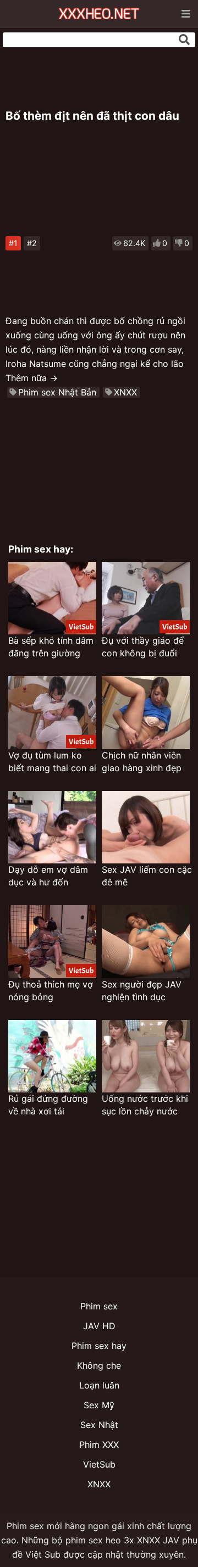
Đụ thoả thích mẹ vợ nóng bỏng (50, 990)
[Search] (184, 39)
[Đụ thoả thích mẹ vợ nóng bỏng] (52, 941)
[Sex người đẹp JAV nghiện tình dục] (146, 941)
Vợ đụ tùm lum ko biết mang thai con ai (52, 761)
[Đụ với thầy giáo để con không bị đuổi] (146, 598)
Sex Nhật (99, 1424)
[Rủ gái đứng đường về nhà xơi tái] (52, 1056)
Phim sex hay (99, 1345)
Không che (99, 1365)
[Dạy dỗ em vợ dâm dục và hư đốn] (52, 827)
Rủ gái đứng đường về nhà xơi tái (48, 1105)
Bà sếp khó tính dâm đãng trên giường (51, 647)
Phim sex (99, 1306)
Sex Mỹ (99, 1404)
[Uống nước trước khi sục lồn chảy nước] (146, 1056)
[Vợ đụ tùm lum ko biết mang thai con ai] (52, 712)
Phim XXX (99, 1444)
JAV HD (99, 1325)
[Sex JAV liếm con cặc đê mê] (146, 827)
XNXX (125, 392)
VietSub (99, 1464)
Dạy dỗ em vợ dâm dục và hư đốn (48, 876)
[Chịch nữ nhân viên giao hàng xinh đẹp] (146, 712)
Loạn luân (99, 1385)
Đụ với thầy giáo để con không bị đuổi (143, 647)
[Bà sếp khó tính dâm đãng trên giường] (52, 598)
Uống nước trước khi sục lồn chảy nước (145, 1105)
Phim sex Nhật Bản (57, 392)
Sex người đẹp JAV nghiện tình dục (142, 990)
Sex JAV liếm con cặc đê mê (147, 876)
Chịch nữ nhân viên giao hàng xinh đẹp (142, 761)
